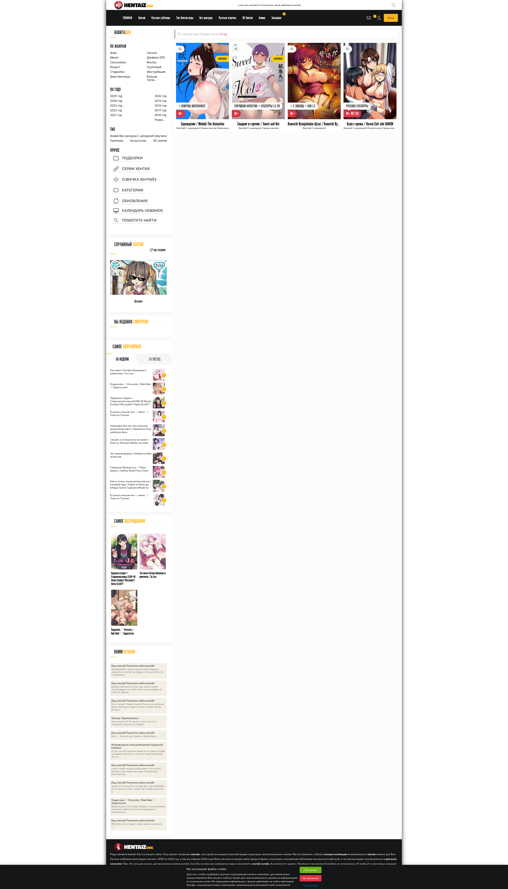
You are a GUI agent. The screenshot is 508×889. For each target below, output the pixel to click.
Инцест (115, 67)
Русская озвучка (227, 18)
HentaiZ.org (190, 34)
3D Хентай (247, 18)
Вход (391, 17)
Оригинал (116, 140)
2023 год (116, 105)
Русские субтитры (160, 18)
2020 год (161, 96)
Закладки (277, 16)
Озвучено (160, 135)
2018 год (160, 105)
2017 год (160, 110)
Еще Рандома (159, 250)
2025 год (116, 96)
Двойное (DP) (156, 57)
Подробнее (310, 885)
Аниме (114, 135)
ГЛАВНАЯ (127, 18)
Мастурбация (156, 71)
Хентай (141, 18)
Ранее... (160, 119)
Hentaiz (138, 5)
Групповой (154, 67)
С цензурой (145, 135)
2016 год (160, 115)
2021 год (116, 115)
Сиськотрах (118, 62)
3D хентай (160, 140)
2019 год (160, 100)
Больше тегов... (152, 78)
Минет (114, 57)
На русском (138, 140)
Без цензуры (128, 135)
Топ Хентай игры (184, 18)
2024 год (116, 100)
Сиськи (152, 52)
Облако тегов (209, 34)
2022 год (116, 110)
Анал (113, 52)
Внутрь (152, 62)
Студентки (117, 71)
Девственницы (120, 76)
